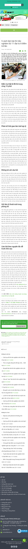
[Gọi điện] (24, 540)
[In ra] (23, 51)
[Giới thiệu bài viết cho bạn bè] (20, 51)
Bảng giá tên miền (6, 506)
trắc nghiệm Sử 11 (21, 284)
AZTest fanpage (5, 508)
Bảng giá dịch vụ (5, 504)
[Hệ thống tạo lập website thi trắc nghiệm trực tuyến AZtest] (7, 11)
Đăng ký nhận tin (21, 326)
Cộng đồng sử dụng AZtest (8, 511)
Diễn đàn (3, 482)
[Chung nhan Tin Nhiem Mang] (20, 539)
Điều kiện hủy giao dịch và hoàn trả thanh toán (13, 494)
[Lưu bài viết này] (25, 51)
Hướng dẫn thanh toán (7, 484)
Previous (2, 17)
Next (26, 17)
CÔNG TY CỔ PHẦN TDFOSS (13, 302)
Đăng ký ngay (7, 19)
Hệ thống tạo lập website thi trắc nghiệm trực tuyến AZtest (16, 542)
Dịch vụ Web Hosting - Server (8, 486)
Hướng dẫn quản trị (6, 502)
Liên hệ (3, 480)
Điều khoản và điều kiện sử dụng (9, 492)
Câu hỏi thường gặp (6, 488)
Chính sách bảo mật (6, 490)
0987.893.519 (15, 7)
